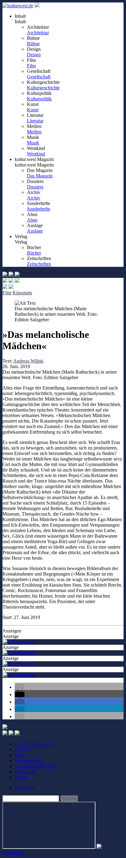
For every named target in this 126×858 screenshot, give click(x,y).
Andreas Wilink (28, 361)
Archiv (33, 197)
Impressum (25, 771)
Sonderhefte (38, 208)
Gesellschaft (38, 76)
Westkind (36, 153)
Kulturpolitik (39, 98)
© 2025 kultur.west (33, 744)
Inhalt (20, 21)
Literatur (35, 120)
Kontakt (22, 749)
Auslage (35, 230)
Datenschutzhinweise (35, 766)
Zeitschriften (39, 264)
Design (34, 54)
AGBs (21, 777)
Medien (34, 131)
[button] (19, 687)
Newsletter (25, 787)
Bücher (34, 253)
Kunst (33, 109)
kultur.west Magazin (34, 164)
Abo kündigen (29, 760)
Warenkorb (13, 852)
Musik (33, 142)
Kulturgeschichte (43, 87)
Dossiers (35, 186)
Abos (32, 219)
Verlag (21, 241)
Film (31, 65)
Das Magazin (40, 175)
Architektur (38, 32)
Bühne (33, 43)
